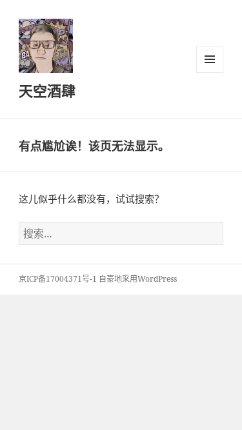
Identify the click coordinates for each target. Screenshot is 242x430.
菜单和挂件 (209, 59)
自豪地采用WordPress (138, 278)
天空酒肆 (47, 90)
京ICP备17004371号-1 (58, 278)
